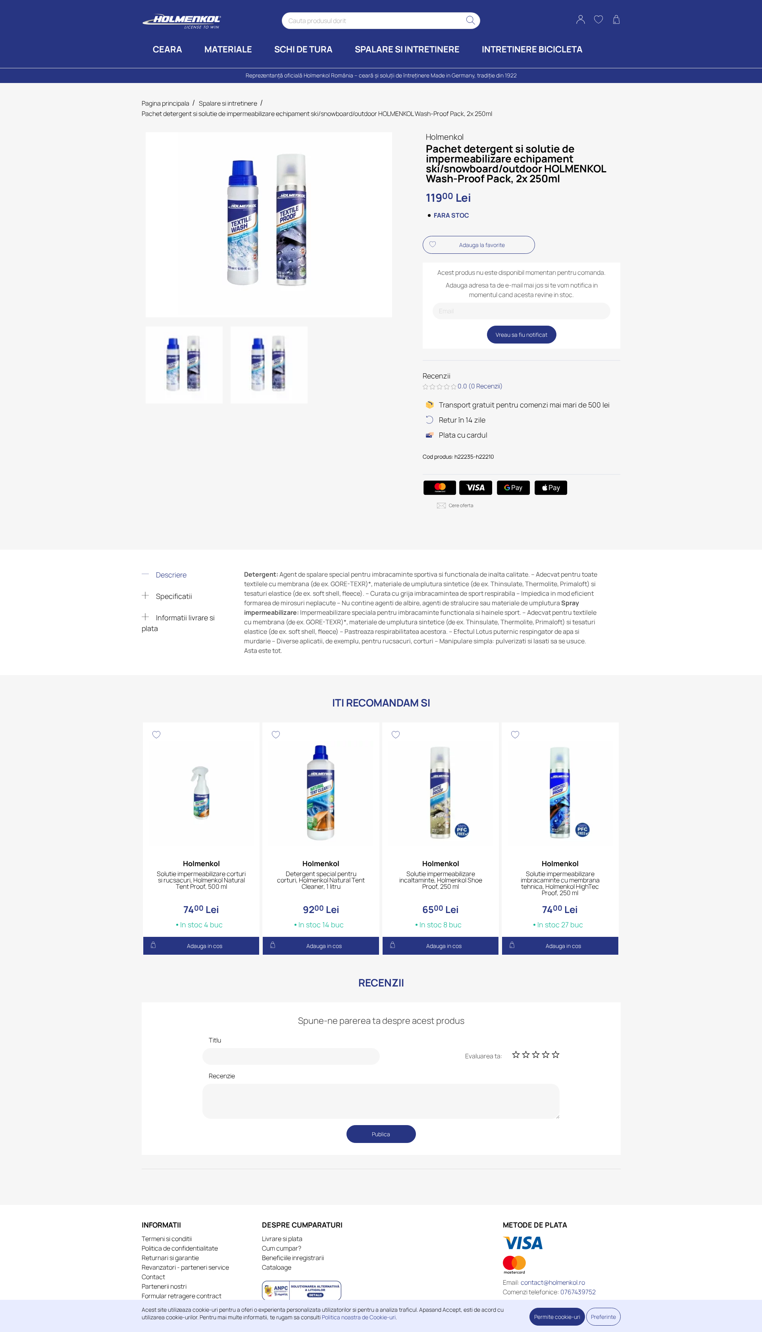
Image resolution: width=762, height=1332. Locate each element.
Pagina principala (165, 103)
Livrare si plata (282, 1238)
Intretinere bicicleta (532, 49)
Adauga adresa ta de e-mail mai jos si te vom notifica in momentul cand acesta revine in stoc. (522, 290)
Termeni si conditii (167, 1238)
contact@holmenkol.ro (553, 1282)
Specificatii (173, 596)
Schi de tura (303, 49)
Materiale (228, 49)
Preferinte (603, 1316)
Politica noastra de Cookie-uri (359, 1317)
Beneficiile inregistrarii (293, 1257)
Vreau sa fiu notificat (521, 334)
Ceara (167, 49)
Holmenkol (445, 136)
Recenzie (222, 1075)
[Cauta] (471, 20)
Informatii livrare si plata (178, 623)
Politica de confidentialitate (180, 1248)
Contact (153, 1276)
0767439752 (578, 1292)
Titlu (215, 1040)
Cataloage (276, 1267)
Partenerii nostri (164, 1286)
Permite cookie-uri (557, 1316)
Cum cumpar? (281, 1248)
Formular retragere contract (181, 1295)
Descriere (170, 574)
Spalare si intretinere (407, 49)
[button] (580, 21)
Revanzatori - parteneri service (185, 1267)
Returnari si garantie (170, 1257)
